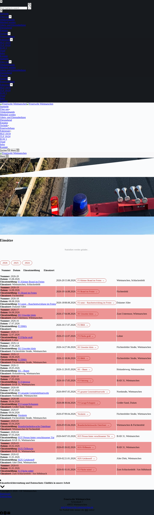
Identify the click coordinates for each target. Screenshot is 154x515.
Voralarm (22, 415)
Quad (2, 141)
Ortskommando (7, 112)
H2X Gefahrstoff (26, 459)
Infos (2, 144)
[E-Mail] (8, 513)
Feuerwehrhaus (7, 128)
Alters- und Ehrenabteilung (13, 117)
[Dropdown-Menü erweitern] (11, 131)
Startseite (4, 106)
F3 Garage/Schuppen (28, 404)
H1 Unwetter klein (27, 315)
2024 (27, 262)
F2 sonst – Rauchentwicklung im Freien (37, 304)
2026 (5, 262)
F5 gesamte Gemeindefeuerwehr (33, 393)
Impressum (5, 493)
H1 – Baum (23, 370)
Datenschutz (6, 496)
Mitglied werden (8, 114)
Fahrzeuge (5, 131)
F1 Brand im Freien (27, 293)
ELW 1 (3, 139)
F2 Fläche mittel (25, 471)
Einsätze (4, 122)
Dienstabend (6, 120)
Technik (4, 125)
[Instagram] (5, 513)
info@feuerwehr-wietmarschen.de (77, 507)
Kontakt (4, 147)
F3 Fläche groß (25, 337)
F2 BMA (22, 326)
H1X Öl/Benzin (25, 448)
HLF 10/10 (5, 133)
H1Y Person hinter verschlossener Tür (36, 437)
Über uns (4, 109)
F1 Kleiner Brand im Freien (31, 281)
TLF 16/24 (5, 136)
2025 (16, 262)
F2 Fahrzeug (24, 382)
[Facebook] (2, 513)
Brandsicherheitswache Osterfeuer (34, 426)
